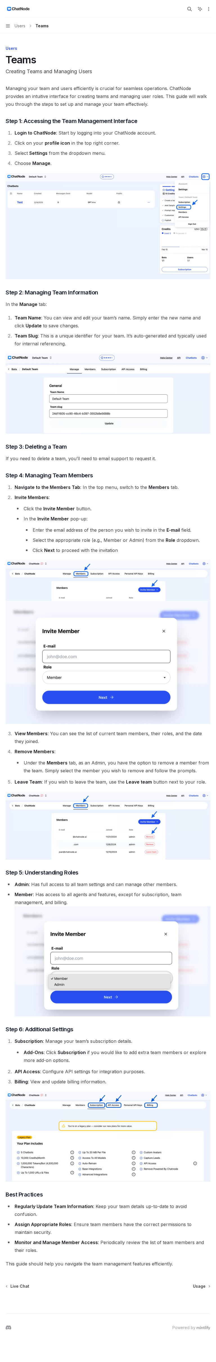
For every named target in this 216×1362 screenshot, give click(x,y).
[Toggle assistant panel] (199, 9)
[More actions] (209, 9)
